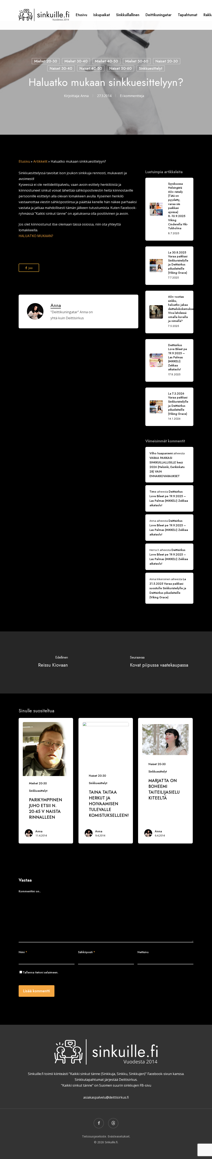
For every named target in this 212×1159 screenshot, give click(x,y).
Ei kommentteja (132, 95)
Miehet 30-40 (76, 61)
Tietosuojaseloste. (94, 1136)
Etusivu (24, 161)
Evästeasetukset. (119, 1136)
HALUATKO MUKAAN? (36, 236)
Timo (152, 492)
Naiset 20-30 (166, 61)
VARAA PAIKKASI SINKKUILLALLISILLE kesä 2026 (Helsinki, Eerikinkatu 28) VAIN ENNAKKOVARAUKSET (167, 467)
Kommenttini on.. (30, 891)
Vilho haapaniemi (161, 453)
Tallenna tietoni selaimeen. (40, 972)
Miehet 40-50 (106, 61)
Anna (85, 95)
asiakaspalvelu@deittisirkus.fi (106, 1097)
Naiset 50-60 (120, 68)
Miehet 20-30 (45, 61)
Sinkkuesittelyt (150, 68)
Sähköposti (86, 952)
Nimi (23, 952)
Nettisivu (143, 952)
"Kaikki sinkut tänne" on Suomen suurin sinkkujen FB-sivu (106, 1085)
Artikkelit (40, 161)
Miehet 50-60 (136, 61)
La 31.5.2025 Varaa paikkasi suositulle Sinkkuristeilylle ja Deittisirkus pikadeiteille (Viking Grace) (167, 588)
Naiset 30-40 (61, 68)
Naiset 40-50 (91, 68)
